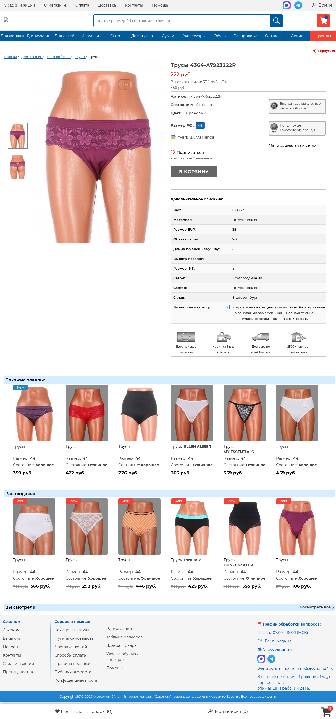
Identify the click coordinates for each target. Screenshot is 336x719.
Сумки (168, 36)
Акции (297, 36)
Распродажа (246, 36)
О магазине (55, 5)
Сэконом (11, 630)
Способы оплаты (71, 655)
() (86, 711)
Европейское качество (186, 349)
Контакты (134, 5)
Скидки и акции (19, 5)
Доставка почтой (71, 646)
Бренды (323, 36)
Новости (11, 646)
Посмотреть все (316, 607)
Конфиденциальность (76, 680)
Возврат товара (121, 645)
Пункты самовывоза (74, 638)
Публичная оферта (73, 672)
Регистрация (119, 628)
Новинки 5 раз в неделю (223, 349)
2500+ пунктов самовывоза (297, 349)
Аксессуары (194, 36)
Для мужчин (38, 36)
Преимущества (18, 672)
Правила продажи (73, 663)
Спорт (116, 36)
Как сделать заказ (72, 630)
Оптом (271, 36)
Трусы (19, 446)
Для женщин (13, 36)
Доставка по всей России (260, 349)
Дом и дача (142, 36)
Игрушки (90, 36)
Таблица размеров (124, 637)
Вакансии (12, 638)
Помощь (160, 5)
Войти (324, 5)
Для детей (65, 36)
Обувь (220, 36)
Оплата (82, 5)
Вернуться (326, 51)
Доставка (107, 5)
